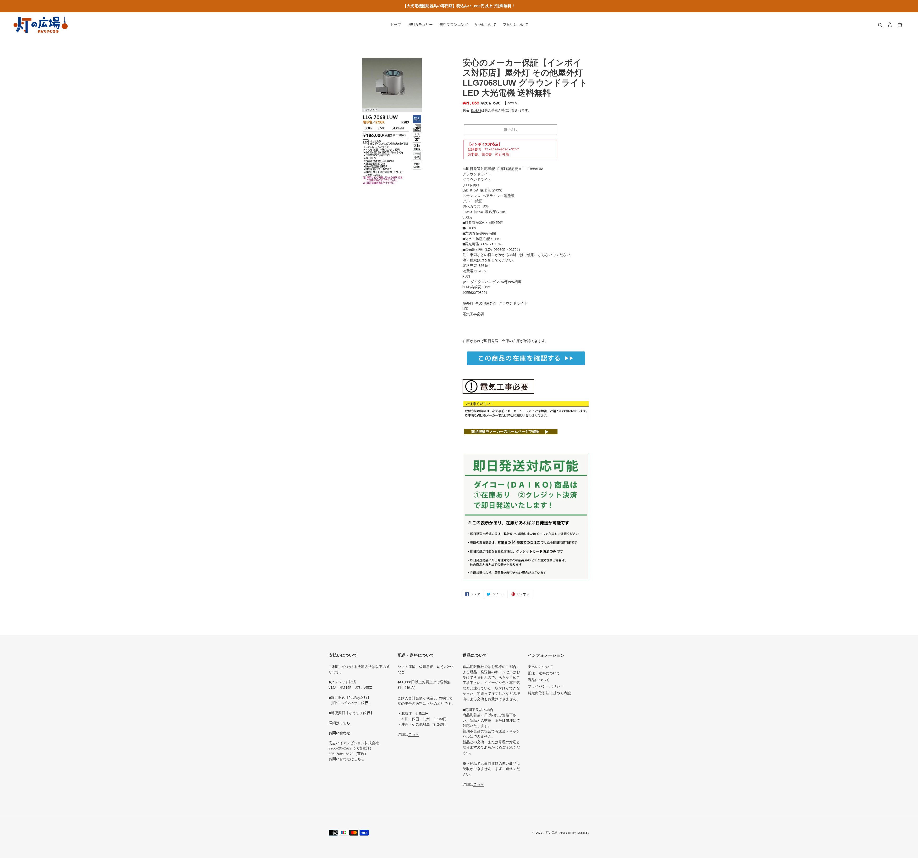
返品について (538, 680)
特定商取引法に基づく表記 (549, 693)
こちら (344, 723)
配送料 (476, 110)
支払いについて (540, 667)
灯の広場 (551, 832)
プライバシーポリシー (546, 686)
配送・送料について (544, 673)
